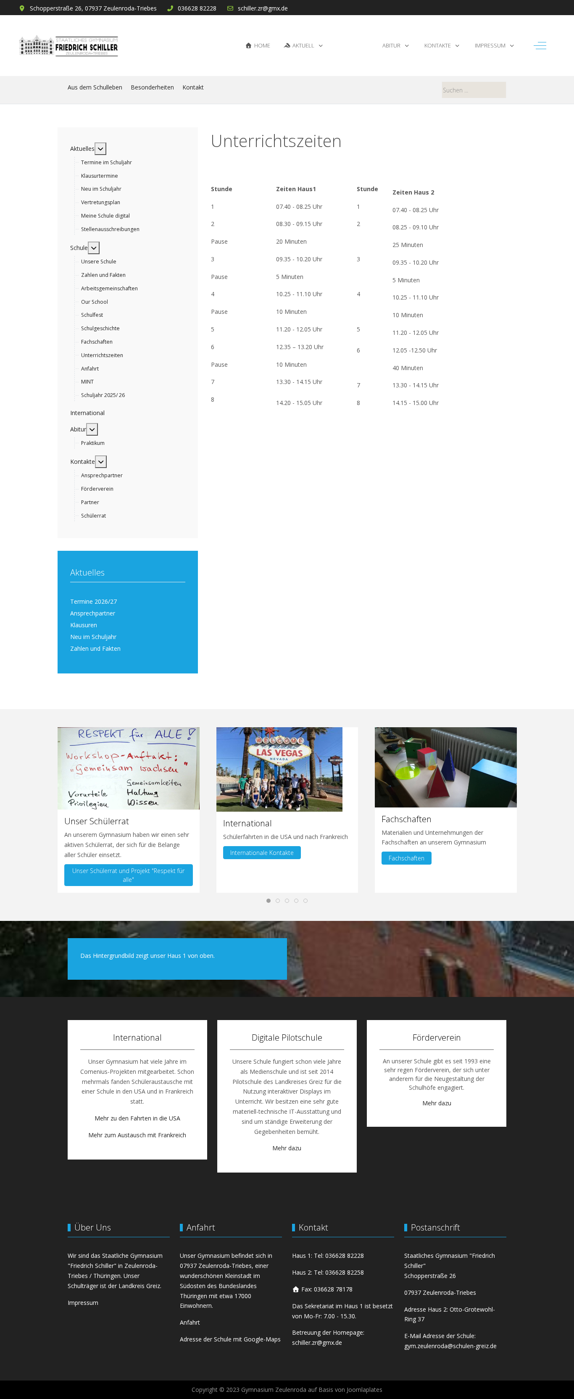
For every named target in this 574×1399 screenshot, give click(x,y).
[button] (129, 768)
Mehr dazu (286, 1148)
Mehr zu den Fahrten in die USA (137, 1118)
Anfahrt (190, 1322)
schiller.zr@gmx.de (263, 8)
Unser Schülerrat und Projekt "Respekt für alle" (128, 875)
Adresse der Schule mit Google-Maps (230, 1339)
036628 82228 (197, 8)
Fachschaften (406, 858)
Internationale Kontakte (261, 853)
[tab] (268, 901)
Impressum (83, 1303)
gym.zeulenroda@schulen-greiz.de (450, 1346)
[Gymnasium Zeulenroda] (68, 45)
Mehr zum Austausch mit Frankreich (137, 1135)
